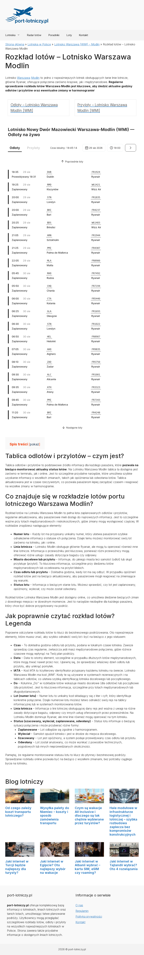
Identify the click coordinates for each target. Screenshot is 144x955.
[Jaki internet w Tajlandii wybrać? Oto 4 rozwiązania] (124, 854)
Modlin (35, 77)
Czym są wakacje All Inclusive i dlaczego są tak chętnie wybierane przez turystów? (89, 815)
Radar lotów (34, 35)
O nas (79, 905)
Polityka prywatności (89, 916)
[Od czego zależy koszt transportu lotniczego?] (19, 801)
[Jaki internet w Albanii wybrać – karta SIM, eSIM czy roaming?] (89, 854)
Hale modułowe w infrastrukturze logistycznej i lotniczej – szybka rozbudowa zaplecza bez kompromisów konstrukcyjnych (123, 821)
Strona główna (14, 44)
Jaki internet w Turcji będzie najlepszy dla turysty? (16, 867)
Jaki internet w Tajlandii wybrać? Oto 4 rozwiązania (124, 865)
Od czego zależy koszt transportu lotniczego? (18, 811)
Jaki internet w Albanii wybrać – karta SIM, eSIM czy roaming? (87, 867)
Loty (69, 35)
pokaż (34, 444)
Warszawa (23, 77)
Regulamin (82, 911)
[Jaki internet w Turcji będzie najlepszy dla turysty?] (19, 854)
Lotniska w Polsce (39, 44)
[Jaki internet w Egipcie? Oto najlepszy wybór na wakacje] (54, 854)
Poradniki (53, 35)
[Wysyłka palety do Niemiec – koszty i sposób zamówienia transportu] (54, 801)
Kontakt (83, 35)
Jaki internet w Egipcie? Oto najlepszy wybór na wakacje (53, 867)
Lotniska (10, 35)
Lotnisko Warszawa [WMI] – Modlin (77, 44)
